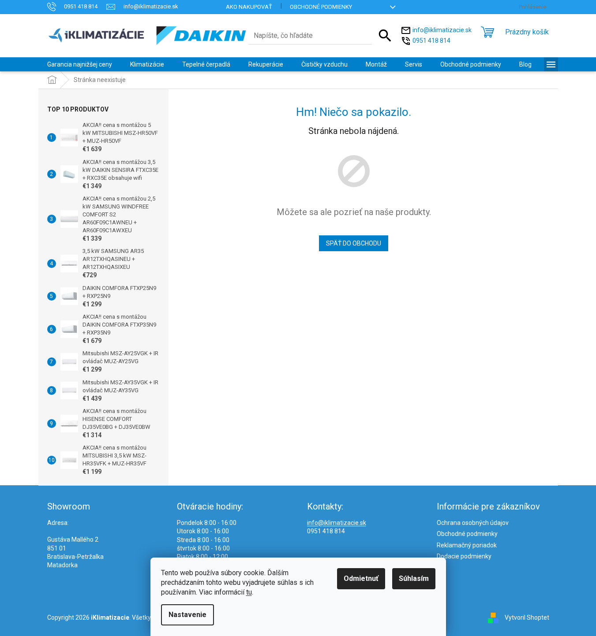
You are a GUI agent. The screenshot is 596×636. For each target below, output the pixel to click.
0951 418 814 (431, 40)
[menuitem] (79, 64)
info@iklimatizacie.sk (442, 29)
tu (249, 592)
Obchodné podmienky (321, 7)
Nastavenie (187, 614)
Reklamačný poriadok (467, 545)
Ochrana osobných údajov (473, 522)
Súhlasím (414, 578)
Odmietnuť (361, 578)
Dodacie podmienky (464, 556)
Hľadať (385, 36)
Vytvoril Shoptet (527, 617)
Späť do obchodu (353, 243)
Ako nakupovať (249, 7)
